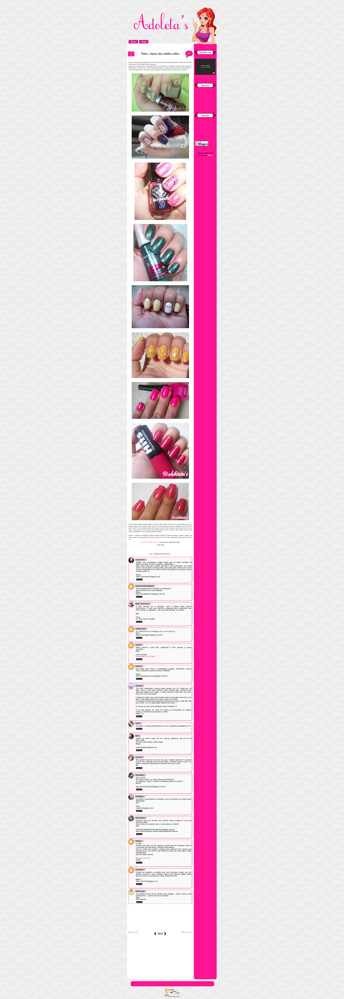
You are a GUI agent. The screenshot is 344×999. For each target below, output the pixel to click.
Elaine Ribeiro (140, 775)
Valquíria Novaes (140, 628)
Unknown (138, 645)
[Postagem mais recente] (134, 932)
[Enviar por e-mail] (158, 545)
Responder (139, 579)
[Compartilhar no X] (161, 545)
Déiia (137, 736)
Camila (138, 723)
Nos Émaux (139, 686)
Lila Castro (139, 757)
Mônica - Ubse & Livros (142, 603)
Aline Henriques (140, 818)
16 (188, 53)
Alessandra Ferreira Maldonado (144, 586)
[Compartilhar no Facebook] (163, 545)
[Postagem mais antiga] (187, 932)
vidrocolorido (139, 869)
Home (133, 41)
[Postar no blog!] (159, 545)
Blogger (210, 155)
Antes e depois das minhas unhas (159, 53)
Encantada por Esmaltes (145, 656)
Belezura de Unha (143, 858)
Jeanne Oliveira (140, 559)
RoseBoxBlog (139, 796)
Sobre (143, 41)
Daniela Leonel (140, 891)
